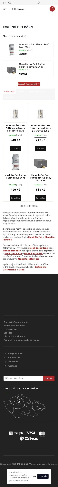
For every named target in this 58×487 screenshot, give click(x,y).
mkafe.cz (12, 366)
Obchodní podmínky (14, 336)
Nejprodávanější (37, 91)
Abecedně (9, 97)
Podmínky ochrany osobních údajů (22, 340)
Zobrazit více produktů (27, 84)
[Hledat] (38, 3)
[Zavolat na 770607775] (12, 3)
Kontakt (8, 332)
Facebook (13, 361)
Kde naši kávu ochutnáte (16, 322)
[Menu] (5, 8)
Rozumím (43, 476)
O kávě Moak (10, 329)
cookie (33, 476)
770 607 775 (14, 357)
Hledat (49, 378)
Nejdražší (21, 91)
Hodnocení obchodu (14, 325)
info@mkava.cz (16, 353)
